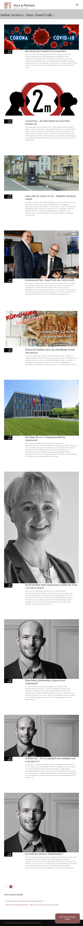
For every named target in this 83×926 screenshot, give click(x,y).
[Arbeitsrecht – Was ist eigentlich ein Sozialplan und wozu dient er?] (41, 736)
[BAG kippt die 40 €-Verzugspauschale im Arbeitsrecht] (41, 408)
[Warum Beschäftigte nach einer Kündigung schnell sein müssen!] (41, 328)
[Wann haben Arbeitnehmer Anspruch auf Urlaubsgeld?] (41, 649)
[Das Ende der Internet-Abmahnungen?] (41, 822)
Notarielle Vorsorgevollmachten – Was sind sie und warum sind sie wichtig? (32, 905)
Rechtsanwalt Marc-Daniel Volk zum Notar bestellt (49, 280)
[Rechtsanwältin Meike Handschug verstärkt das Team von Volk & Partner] (41, 527)
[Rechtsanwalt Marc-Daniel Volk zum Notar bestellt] (41, 254)
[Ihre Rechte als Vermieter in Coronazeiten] (41, 37)
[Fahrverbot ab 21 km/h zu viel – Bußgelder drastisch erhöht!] (41, 173)
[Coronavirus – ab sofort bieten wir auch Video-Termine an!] (41, 99)
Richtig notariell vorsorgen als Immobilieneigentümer (24, 901)
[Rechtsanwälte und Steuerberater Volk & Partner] (19, 6)
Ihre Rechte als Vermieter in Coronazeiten (45, 51)
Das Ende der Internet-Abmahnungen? (44, 853)
